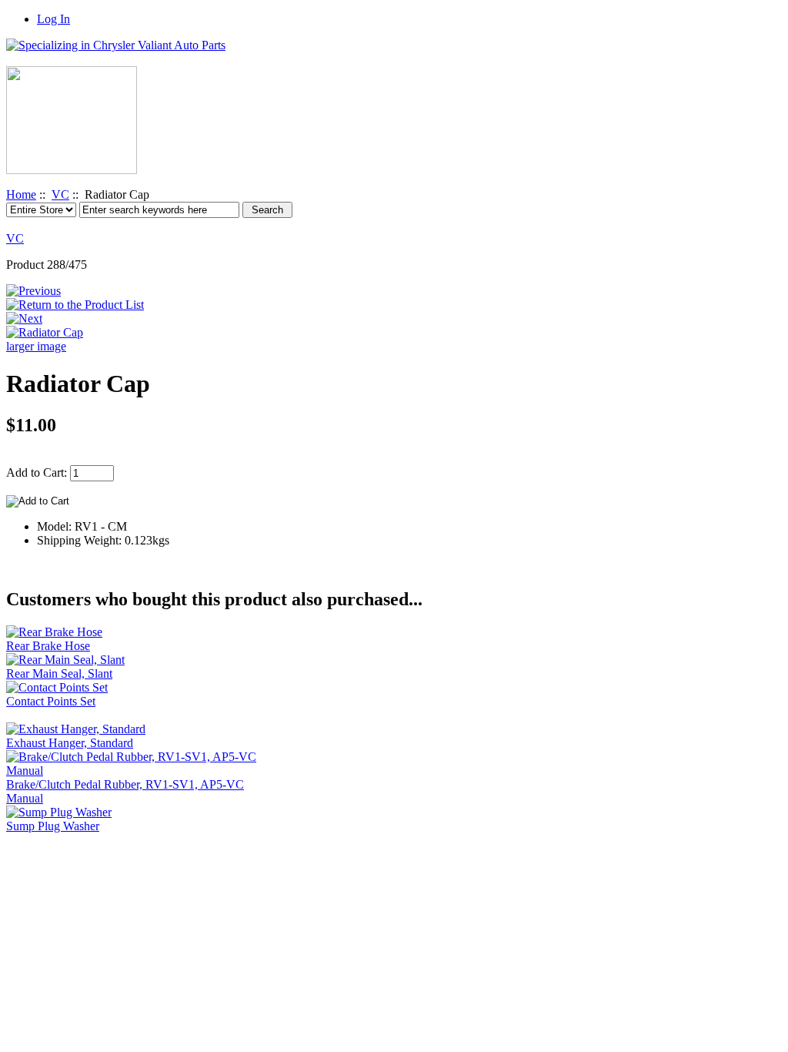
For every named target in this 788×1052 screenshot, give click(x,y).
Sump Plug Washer (52, 826)
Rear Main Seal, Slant (59, 673)
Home (21, 194)
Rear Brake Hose (48, 645)
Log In (53, 18)
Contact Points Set (50, 701)
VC (60, 194)
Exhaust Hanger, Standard (69, 742)
